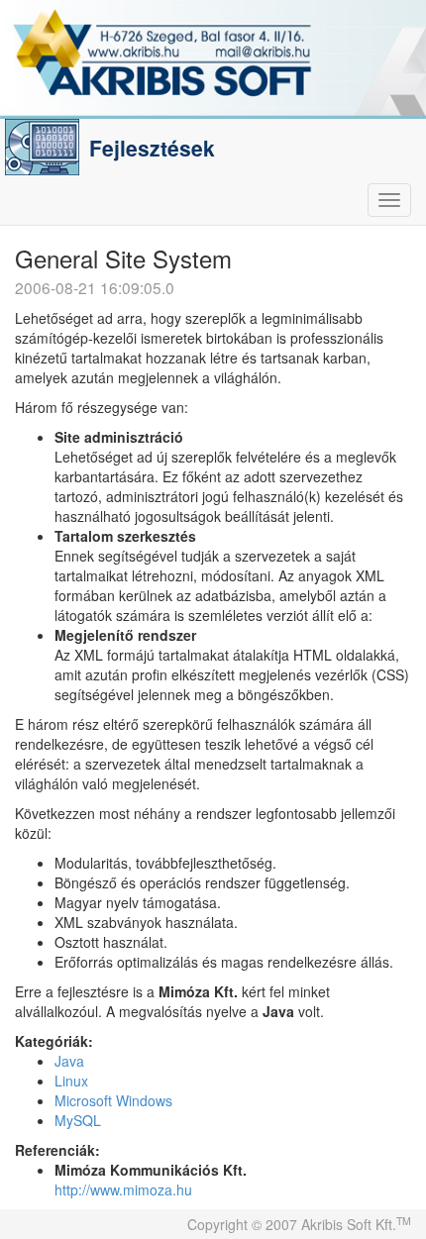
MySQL (77, 1120)
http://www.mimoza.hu (123, 1189)
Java (69, 1061)
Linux (71, 1080)
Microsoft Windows (113, 1100)
